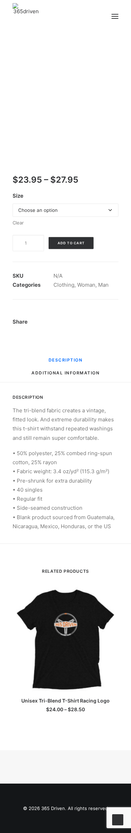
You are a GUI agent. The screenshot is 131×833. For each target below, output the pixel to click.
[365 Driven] (26, 16)
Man (103, 284)
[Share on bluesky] (106, 314)
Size (18, 195)
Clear (18, 222)
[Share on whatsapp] (97, 314)
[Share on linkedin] (88, 314)
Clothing (63, 284)
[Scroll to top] (117, 819)
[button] (115, 16)
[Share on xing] (55, 322)
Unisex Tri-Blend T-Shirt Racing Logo (65, 701)
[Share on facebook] (52, 314)
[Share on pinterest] (79, 314)
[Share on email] (64, 322)
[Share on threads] (70, 314)
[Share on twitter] (61, 314)
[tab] (65, 375)
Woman (86, 284)
